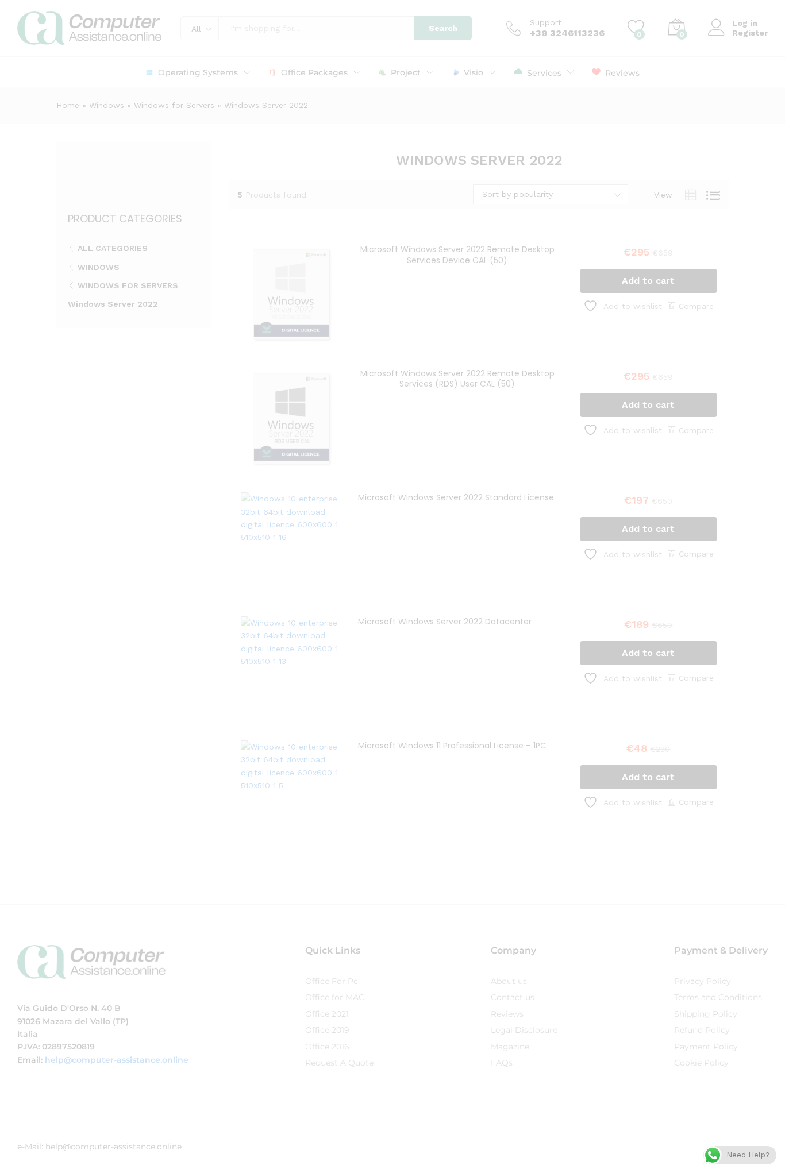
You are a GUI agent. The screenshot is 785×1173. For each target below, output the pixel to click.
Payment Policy (706, 1046)
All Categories (113, 248)
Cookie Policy (701, 1063)
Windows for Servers (174, 105)
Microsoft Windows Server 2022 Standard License (456, 497)
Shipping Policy (705, 1014)
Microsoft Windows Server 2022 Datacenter (445, 621)
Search (443, 28)
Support (545, 22)
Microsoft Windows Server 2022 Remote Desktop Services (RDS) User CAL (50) (457, 378)
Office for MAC (334, 997)
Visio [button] (473, 72)
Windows (106, 105)
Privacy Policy (702, 981)
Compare (696, 306)
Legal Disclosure (524, 1030)
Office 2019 (327, 1030)
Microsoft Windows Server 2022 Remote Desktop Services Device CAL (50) (457, 254)
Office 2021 (327, 1014)
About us (509, 981)
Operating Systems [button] (198, 72)
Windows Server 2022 (113, 303)
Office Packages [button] (314, 72)
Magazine (510, 1046)
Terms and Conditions (718, 997)
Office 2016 (327, 1046)
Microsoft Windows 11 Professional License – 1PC (452, 745)
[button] (648, 281)
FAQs (502, 1063)
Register (750, 32)
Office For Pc (331, 981)
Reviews (622, 72)
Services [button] (544, 72)
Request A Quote (339, 1063)
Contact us (512, 997)
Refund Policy (702, 1030)
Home (67, 105)
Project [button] (406, 72)
